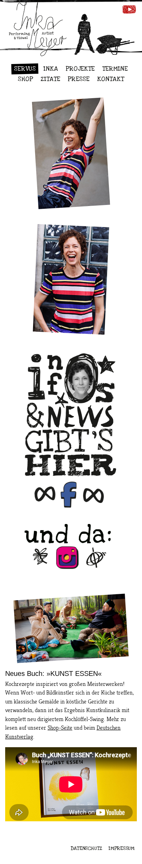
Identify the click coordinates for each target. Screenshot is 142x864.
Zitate (50, 79)
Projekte (80, 69)
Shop (25, 79)
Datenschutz (86, 848)
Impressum (122, 848)
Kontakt (110, 79)
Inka (50, 69)
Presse (79, 79)
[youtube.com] (129, 10)
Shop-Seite (60, 727)
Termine (115, 69)
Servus (25, 69)
